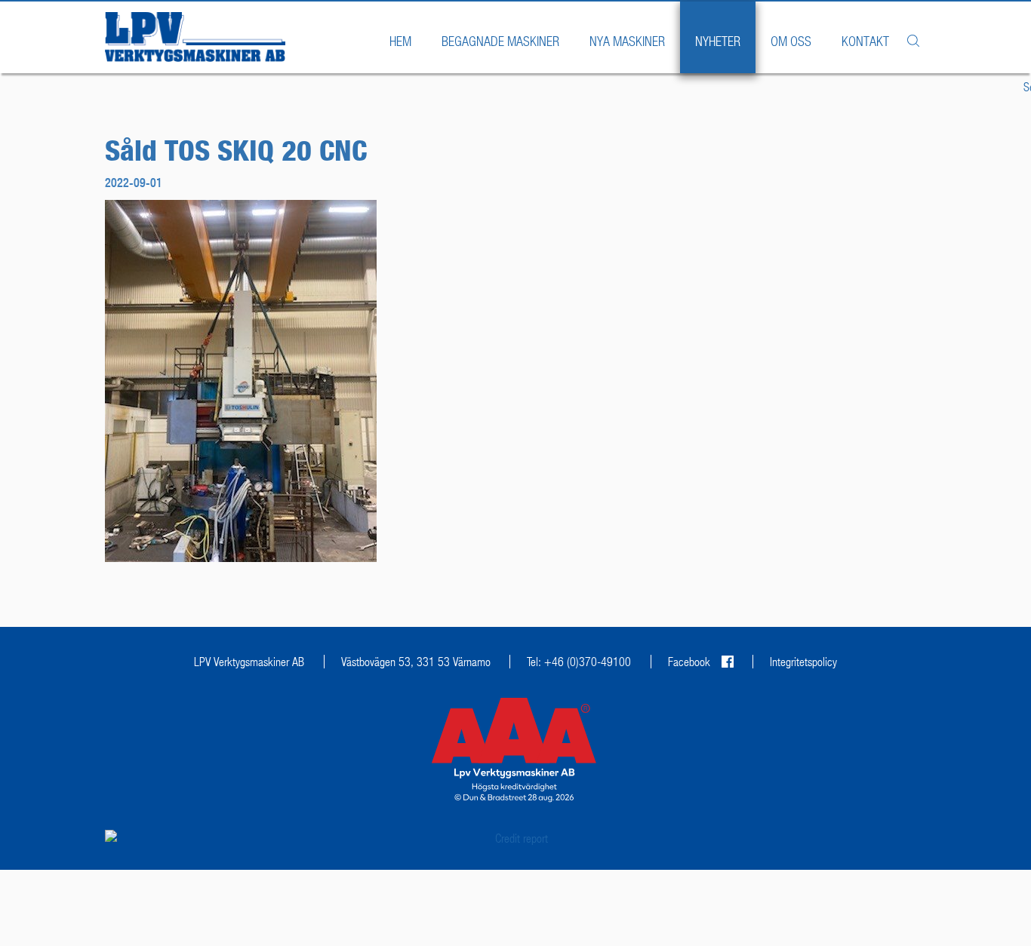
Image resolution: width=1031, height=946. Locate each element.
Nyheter (717, 41)
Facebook (689, 661)
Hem (400, 41)
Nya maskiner (627, 41)
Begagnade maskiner (500, 41)
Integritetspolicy (803, 661)
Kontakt (865, 41)
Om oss (791, 41)
